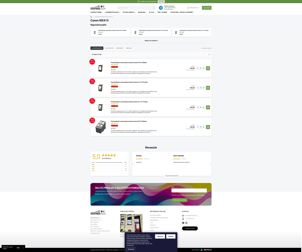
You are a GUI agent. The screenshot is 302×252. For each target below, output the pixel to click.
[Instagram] (186, 222)
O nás (151, 222)
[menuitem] (97, 12)
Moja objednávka (154, 220)
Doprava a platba (154, 227)
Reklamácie (153, 225)
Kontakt (152, 230)
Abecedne (129, 48)
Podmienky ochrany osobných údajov (159, 217)
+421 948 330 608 (189, 218)
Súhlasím (170, 236)
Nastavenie (131, 249)
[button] (211, 164)
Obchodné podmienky (155, 215)
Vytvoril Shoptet (195, 249)
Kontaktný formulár (190, 228)
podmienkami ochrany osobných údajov (195, 195)
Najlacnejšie (109, 48)
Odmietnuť (160, 236)
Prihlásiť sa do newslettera (179, 200)
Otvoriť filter (96, 54)
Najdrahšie (119, 48)
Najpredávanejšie (97, 48)
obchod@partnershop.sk (191, 215)
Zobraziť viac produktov (151, 40)
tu (133, 245)
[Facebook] (183, 222)
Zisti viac (161, 1)
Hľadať (153, 7)
